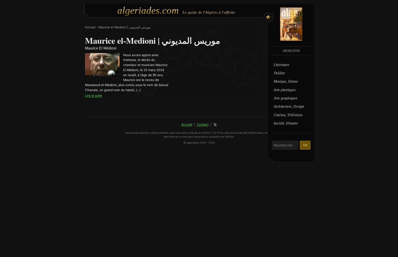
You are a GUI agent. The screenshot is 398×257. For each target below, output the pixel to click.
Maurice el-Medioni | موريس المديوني (124, 27)
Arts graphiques (285, 98)
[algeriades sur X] (215, 125)
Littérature (281, 65)
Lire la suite (93, 95)
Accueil (90, 27)
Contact (203, 124)
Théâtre (279, 73)
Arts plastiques (285, 90)
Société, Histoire (286, 123)
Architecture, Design (289, 106)
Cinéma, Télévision (288, 115)
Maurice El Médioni (101, 48)
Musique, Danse (286, 81)
